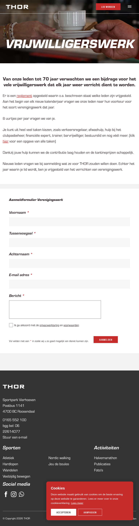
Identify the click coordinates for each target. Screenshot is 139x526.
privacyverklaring (49, 325)
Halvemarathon (105, 457)
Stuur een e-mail (15, 437)
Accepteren (63, 512)
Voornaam (17, 212)
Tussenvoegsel (21, 233)
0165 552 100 (14, 420)
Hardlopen (10, 464)
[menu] (129, 7)
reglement (24, 95)
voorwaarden (71, 325)
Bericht (15, 295)
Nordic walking (59, 457)
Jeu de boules (59, 464)
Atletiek (8, 457)
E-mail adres (19, 274)
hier (6, 141)
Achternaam (19, 254)
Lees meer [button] (77, 503)
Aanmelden (105, 339)
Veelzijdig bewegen (16, 476)
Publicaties (102, 464)
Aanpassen (90, 512)
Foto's (98, 470)
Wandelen (10, 470)
